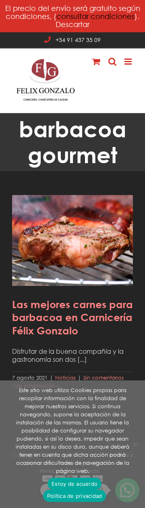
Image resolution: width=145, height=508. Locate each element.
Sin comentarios (103, 377)
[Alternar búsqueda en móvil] (112, 61)
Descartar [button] (72, 24)
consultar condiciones (95, 16)
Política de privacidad (74, 496)
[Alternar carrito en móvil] (96, 61)
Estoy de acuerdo (74, 484)
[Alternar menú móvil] (128, 61)
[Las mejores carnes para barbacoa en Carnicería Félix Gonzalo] (72, 240)
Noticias (65, 377)
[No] (135, 444)
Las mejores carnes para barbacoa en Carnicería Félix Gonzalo (72, 228)
